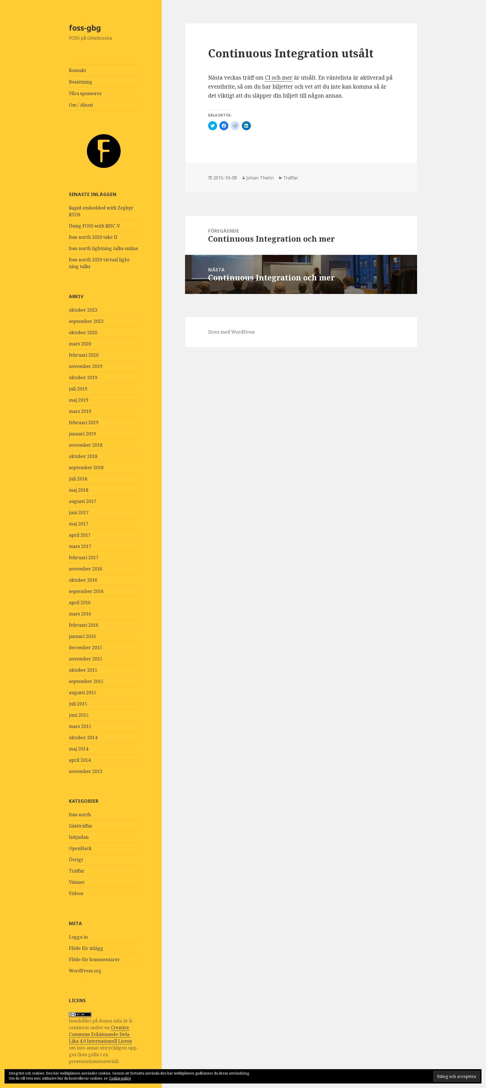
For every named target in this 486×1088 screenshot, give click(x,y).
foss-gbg (85, 28)
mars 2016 (80, 614)
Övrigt (76, 860)
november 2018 (85, 445)
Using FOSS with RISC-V (94, 226)
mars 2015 (80, 726)
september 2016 (86, 591)
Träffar (76, 871)
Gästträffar (81, 826)
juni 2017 (79, 512)
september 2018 (86, 467)
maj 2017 (78, 524)
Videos (76, 893)
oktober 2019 (83, 377)
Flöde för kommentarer (94, 959)
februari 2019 (83, 422)
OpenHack (80, 848)
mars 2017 (80, 546)
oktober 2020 (83, 332)
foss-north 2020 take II (93, 237)
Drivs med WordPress (231, 332)
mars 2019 (80, 411)
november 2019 (85, 366)
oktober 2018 (83, 456)
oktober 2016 (83, 580)
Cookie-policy (120, 1078)
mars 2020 (80, 344)
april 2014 (80, 760)
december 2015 (85, 647)
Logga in (78, 937)
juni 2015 (79, 715)
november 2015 (85, 659)
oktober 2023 (83, 310)
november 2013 (85, 771)
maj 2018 (78, 490)
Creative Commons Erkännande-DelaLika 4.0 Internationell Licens (100, 1034)
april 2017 (80, 535)
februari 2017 (83, 557)
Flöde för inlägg (86, 948)
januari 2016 (82, 636)
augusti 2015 (82, 692)
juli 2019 (78, 389)
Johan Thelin (260, 178)
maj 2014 (78, 749)
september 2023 (86, 321)
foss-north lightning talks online (103, 248)
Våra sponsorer (85, 93)
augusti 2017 (82, 501)
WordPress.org (85, 971)
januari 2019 (82, 434)
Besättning (80, 82)
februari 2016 (83, 625)
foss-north (80, 814)
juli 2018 (78, 479)
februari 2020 (83, 355)
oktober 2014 (83, 737)
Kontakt (77, 70)
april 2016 (80, 602)
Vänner (77, 882)
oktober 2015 (83, 670)
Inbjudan (79, 837)
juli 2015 (78, 704)
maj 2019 (78, 400)
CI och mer (278, 77)
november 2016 (85, 569)
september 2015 (86, 681)
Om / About (81, 105)
